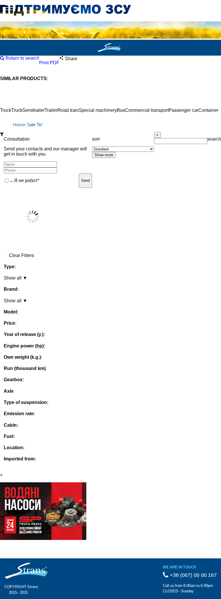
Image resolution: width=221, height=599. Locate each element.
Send (85, 180)
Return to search (21, 58)
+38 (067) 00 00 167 (192, 575)
